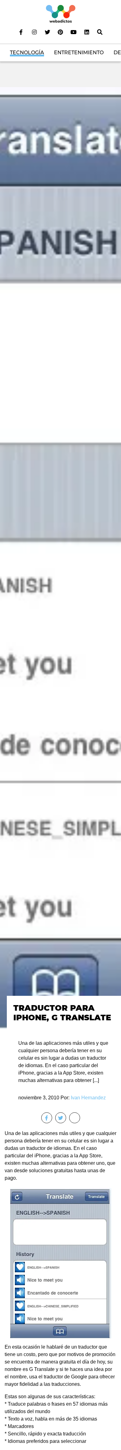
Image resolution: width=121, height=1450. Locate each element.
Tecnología (27, 52)
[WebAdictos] (60, 13)
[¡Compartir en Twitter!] (60, 1117)
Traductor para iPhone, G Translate (62, 1012)
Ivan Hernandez (88, 1097)
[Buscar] (100, 31)
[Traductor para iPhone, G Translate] (60, 558)
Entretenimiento (79, 52)
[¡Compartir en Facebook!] (46, 1117)
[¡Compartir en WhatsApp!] (74, 1117)
